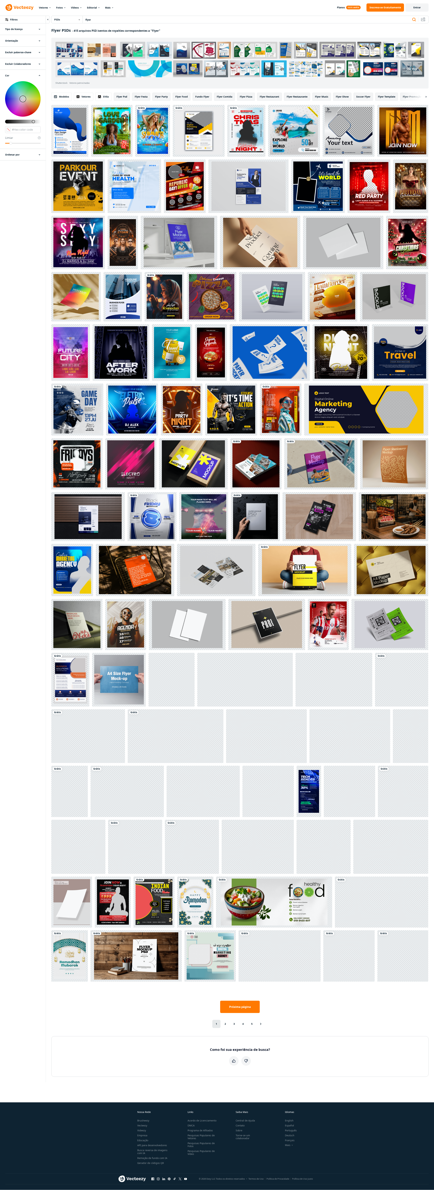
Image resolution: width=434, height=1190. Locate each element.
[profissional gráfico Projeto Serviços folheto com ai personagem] (172, 680)
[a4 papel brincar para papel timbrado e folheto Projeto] (391, 570)
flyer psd (121, 96)
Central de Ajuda (245, 1120)
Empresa (142, 1135)
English (289, 1120)
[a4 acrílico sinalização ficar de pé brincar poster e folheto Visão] (245, 680)
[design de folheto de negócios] (123, 296)
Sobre (239, 1130)
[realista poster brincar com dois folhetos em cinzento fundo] (268, 791)
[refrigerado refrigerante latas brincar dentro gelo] (127, 791)
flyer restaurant (269, 96)
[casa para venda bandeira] (401, 680)
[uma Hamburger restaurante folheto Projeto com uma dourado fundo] (332, 296)
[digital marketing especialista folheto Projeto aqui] (199, 131)
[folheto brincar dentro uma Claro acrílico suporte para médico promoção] (179, 242)
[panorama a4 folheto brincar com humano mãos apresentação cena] (119, 680)
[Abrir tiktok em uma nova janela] (174, 1178)
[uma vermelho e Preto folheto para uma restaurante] (211, 352)
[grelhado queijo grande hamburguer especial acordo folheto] (349, 956)
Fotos (59, 7)
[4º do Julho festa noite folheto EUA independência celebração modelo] (349, 791)
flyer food (181, 96)
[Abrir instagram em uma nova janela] (158, 1178)
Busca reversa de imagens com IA (152, 1152)
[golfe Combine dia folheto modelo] (192, 847)
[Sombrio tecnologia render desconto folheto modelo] (309, 791)
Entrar (417, 7)
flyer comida (224, 96)
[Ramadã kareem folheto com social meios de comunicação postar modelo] (164, 296)
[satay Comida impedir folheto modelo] (393, 516)
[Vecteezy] (19, 7)
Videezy (141, 1130)
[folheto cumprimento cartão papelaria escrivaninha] (334, 680)
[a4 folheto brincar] (248, 186)
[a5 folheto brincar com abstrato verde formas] (88, 736)
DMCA (191, 1125)
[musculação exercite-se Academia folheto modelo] (402, 131)
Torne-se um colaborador (243, 1137)
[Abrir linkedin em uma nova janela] (163, 1178)
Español (289, 1125)
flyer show (342, 96)
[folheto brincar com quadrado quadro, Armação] (324, 847)
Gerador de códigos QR (150, 1163)
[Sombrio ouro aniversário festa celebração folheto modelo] (410, 186)
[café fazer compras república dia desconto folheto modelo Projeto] (185, 186)
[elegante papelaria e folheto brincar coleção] (135, 847)
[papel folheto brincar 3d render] (272, 296)
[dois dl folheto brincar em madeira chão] (319, 516)
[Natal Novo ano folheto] (246, 131)
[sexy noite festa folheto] (78, 242)
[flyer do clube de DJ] (76, 463)
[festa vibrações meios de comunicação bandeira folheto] (121, 352)
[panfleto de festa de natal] (407, 242)
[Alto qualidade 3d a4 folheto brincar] (389, 624)
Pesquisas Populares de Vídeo (201, 1152)
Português (291, 1130)
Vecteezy (142, 1125)
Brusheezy (143, 1120)
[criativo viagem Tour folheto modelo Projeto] (294, 131)
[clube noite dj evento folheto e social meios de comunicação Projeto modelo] (369, 186)
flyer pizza (246, 96)
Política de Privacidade (278, 1178)
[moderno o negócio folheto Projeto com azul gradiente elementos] (69, 131)
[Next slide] (423, 97)
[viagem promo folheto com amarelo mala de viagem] (172, 352)
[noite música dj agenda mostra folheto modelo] (125, 624)
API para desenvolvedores (152, 1145)
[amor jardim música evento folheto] (112, 131)
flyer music (321, 96)
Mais (108, 7)
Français (290, 1140)
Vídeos (75, 7)
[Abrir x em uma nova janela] (180, 1178)
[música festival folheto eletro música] (130, 463)
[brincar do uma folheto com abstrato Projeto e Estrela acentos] (266, 624)
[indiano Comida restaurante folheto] (154, 902)
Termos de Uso (256, 1178)
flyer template (386, 96)
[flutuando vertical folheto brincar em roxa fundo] (203, 791)
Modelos (64, 96)
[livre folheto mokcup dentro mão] (258, 847)
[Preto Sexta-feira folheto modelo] (152, 516)
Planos (341, 7)
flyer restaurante (297, 96)
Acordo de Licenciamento (202, 1120)
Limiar (9, 138)
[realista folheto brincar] (256, 463)
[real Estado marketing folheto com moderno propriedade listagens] (216, 570)
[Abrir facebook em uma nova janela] (152, 1178)
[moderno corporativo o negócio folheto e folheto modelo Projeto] (70, 680)
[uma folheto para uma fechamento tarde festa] (280, 410)
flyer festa (141, 96)
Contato (240, 1125)
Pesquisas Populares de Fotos (201, 1145)
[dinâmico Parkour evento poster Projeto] (78, 186)
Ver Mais (412, 68)
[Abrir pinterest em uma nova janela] (169, 1178)
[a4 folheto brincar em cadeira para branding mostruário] (135, 570)
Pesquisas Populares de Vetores (201, 1137)
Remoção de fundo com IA (152, 1158)
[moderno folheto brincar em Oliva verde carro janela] (76, 624)
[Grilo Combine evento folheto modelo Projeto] (203, 516)
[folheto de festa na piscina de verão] (152, 131)
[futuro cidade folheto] (70, 352)
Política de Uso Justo (302, 1178)
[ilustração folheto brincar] (350, 736)
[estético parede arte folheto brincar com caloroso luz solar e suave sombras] (410, 736)
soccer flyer (363, 96)
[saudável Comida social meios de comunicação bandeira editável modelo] (274, 902)
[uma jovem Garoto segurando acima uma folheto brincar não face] (304, 570)
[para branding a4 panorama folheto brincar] (343, 242)
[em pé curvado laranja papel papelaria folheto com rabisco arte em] (394, 463)
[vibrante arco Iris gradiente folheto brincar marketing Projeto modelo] (76, 296)
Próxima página (240, 1007)
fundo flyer (202, 96)
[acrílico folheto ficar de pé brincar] (394, 296)
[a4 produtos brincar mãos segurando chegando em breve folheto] (260, 242)
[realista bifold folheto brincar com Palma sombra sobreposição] (402, 956)
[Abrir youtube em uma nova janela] (185, 1178)
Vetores (43, 7)
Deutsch (289, 1135)
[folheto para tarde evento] (181, 410)
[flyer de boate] (403, 791)
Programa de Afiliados (200, 1130)
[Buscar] (414, 20)
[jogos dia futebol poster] (77, 410)
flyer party (161, 96)
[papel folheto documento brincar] (270, 352)
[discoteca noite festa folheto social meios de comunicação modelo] (341, 352)
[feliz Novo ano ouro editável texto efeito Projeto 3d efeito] (280, 956)
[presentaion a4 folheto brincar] (187, 624)
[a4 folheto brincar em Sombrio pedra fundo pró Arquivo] (390, 847)
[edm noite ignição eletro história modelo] (123, 242)
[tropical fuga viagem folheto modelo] (318, 186)
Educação (142, 1140)
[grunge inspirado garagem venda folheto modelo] (69, 791)
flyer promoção (412, 96)
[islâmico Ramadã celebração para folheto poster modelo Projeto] (195, 902)
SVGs (106, 96)
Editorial (92, 7)
